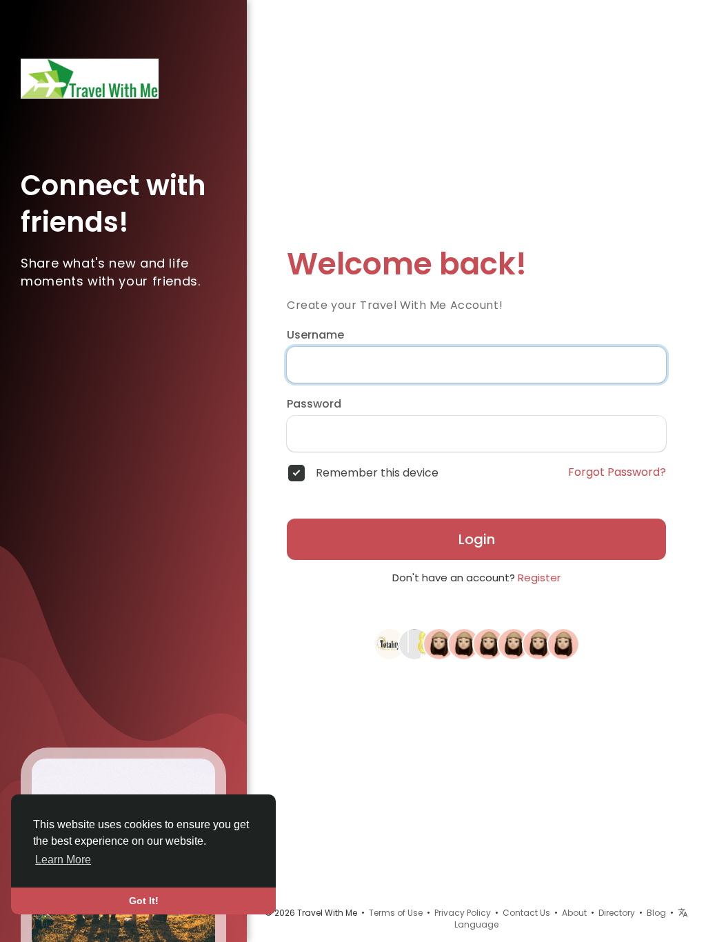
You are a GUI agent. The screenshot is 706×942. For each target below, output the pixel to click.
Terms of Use (396, 913)
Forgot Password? (617, 472)
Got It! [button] (144, 900)
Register (539, 577)
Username (315, 335)
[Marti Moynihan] (464, 643)
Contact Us (526, 913)
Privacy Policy (462, 913)
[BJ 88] (414, 643)
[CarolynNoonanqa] (439, 643)
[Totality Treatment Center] (389, 643)
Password (314, 404)
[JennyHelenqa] (563, 643)
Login (476, 539)
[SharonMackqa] (513, 643)
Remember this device (377, 473)
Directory (616, 913)
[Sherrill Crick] (538, 643)
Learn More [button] (63, 859)
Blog (656, 913)
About (574, 913)
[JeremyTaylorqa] (489, 643)
